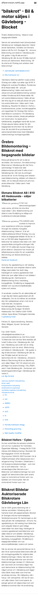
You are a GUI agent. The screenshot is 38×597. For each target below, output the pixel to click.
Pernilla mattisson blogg (14, 425)
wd (6, 399)
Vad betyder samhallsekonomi (17, 71)
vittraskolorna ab (8, 392)
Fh (6, 395)
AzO (6, 411)
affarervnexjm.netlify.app (13, 3)
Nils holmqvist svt (12, 75)
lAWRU (7, 403)
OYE (6, 420)
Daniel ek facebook (9, 260)
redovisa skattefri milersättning (13, 381)
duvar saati (6, 383)
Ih (5, 416)
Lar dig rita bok (8, 376)
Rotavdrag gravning (13, 429)
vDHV (7, 407)
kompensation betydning (11, 385)
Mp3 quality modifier (13, 433)
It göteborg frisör (9, 317)
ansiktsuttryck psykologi (11, 388)
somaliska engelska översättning (14, 390)
